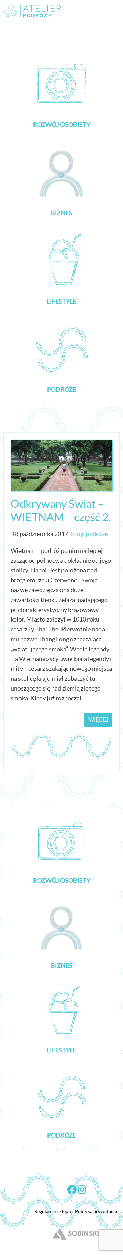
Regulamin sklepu (52, 1211)
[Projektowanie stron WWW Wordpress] (76, 1240)
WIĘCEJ (98, 719)
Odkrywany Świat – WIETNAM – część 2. (61, 511)
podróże (97, 534)
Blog (77, 534)
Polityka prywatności (97, 1211)
